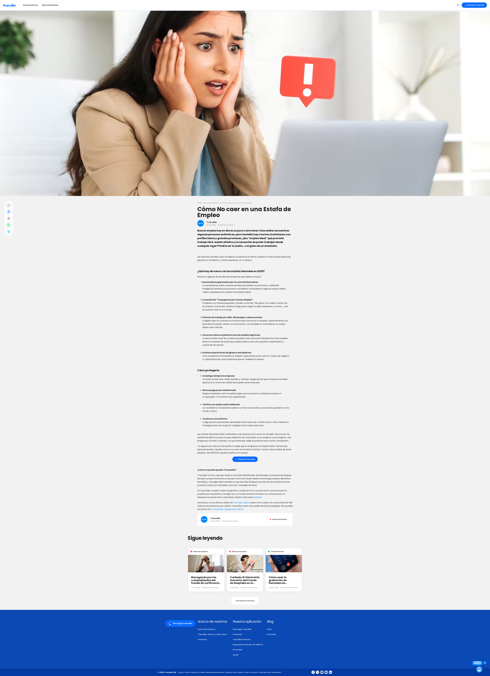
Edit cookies (238, 672)
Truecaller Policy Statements (270, 672)
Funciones (237, 634)
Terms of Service (191, 672)
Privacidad (237, 649)
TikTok (240, 509)
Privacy (181, 672)
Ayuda (235, 655)
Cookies (202, 672)
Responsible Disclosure (215, 672)
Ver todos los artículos (245, 601)
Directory (229, 672)
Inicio (269, 629)
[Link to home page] (10, 5)
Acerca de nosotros (206, 629)
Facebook (218, 509)
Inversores (202, 639)
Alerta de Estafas (50, 5)
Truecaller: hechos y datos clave (212, 634)
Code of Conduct (251, 672)
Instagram (229, 509)
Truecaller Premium (241, 639)
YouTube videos (241, 502)
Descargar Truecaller (242, 629)
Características (30, 5)
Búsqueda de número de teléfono (248, 644)
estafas (258, 497)
